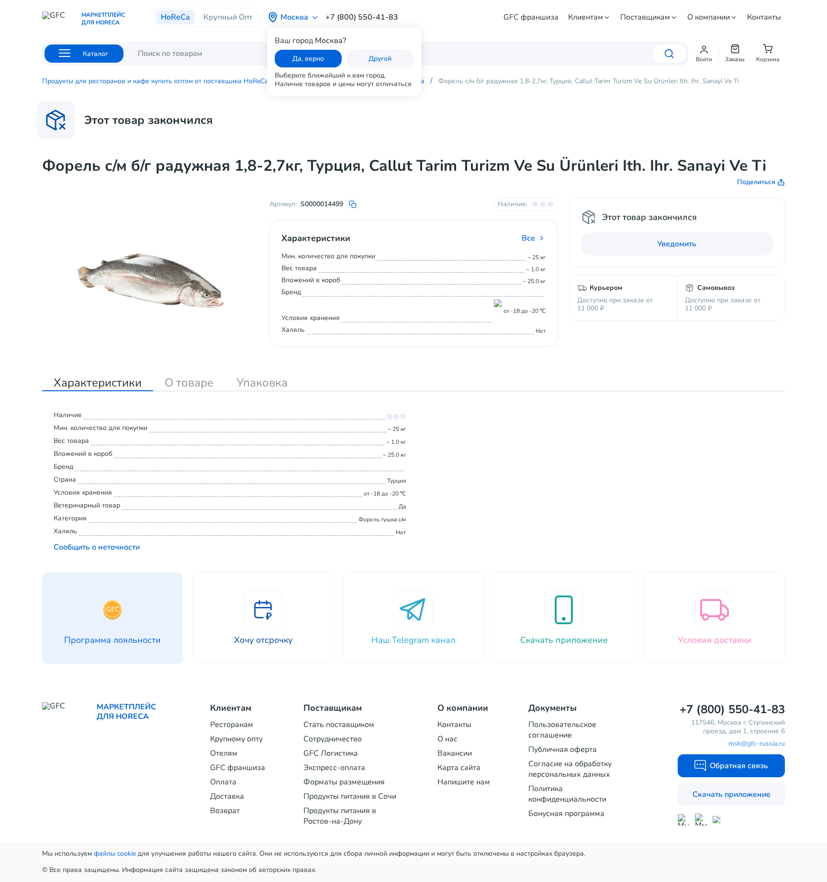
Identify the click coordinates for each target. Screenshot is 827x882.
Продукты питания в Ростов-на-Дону (339, 816)
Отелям (223, 753)
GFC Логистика (330, 753)
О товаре (189, 382)
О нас (447, 739)
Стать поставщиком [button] (338, 724)
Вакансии (454, 753)
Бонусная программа (566, 813)
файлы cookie (115, 853)
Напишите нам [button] (463, 782)
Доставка (227, 796)
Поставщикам (645, 17)
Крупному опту (236, 739)
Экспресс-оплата (334, 767)
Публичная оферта (562, 749)
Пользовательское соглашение (562, 729)
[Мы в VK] (719, 819)
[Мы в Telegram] (701, 820)
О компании (708, 17)
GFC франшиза (531, 17)
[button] (704, 53)
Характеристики (98, 382)
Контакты (764, 17)
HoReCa (175, 17)
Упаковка (262, 382)
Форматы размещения (344, 782)
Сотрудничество (332, 739)
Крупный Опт (227, 17)
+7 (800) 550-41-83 (361, 17)
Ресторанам (231, 724)
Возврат (225, 810)
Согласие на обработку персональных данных (570, 769)
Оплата (223, 782)
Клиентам (585, 17)
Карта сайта (459, 767)
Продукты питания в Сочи (349, 796)
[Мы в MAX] (683, 820)
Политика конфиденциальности (567, 794)
